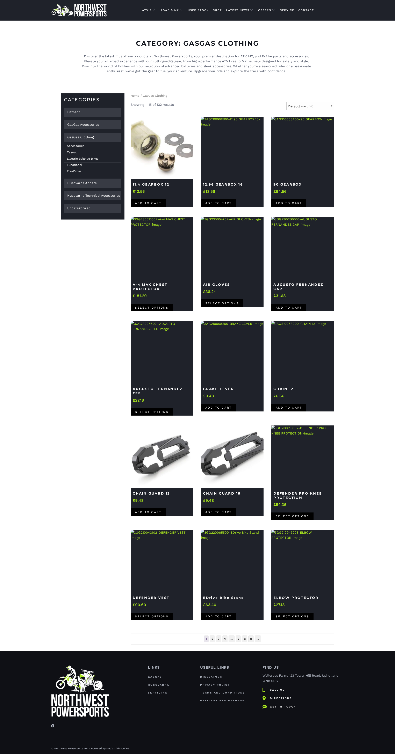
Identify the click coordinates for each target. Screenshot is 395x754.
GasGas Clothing (80, 137)
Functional (74, 164)
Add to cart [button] (148, 203)
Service (287, 10)
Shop (217, 10)
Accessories (75, 146)
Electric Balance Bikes (83, 158)
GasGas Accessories (83, 125)
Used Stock (198, 10)
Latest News (237, 10)
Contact (306, 10)
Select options (151, 307)
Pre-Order (74, 171)
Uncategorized (79, 208)
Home (135, 96)
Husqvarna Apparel (82, 183)
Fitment (73, 112)
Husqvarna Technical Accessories (93, 196)
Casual (72, 152)
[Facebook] (52, 725)
